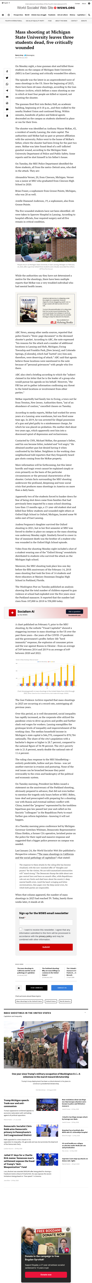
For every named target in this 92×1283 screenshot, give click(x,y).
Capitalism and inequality (13, 1016)
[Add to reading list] (7, 116)
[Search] (89, 16)
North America (65, 1001)
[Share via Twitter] (7, 78)
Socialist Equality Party (35, 21)
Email (21, 918)
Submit (46, 947)
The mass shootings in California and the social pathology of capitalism (26, 970)
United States (51, 1001)
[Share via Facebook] (7, 71)
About (84, 3)
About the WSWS (61, 21)
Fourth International (13, 21)
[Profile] (89, 4)
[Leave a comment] (7, 109)
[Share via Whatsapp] (7, 84)
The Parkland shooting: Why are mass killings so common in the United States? (51, 971)
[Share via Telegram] (7, 90)
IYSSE (50, 21)
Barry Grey (19, 55)
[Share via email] (7, 97)
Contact (77, 3)
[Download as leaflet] (7, 103)
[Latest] (9, 16)
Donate (84, 21)
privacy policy (45, 936)
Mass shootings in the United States (29, 1001)
